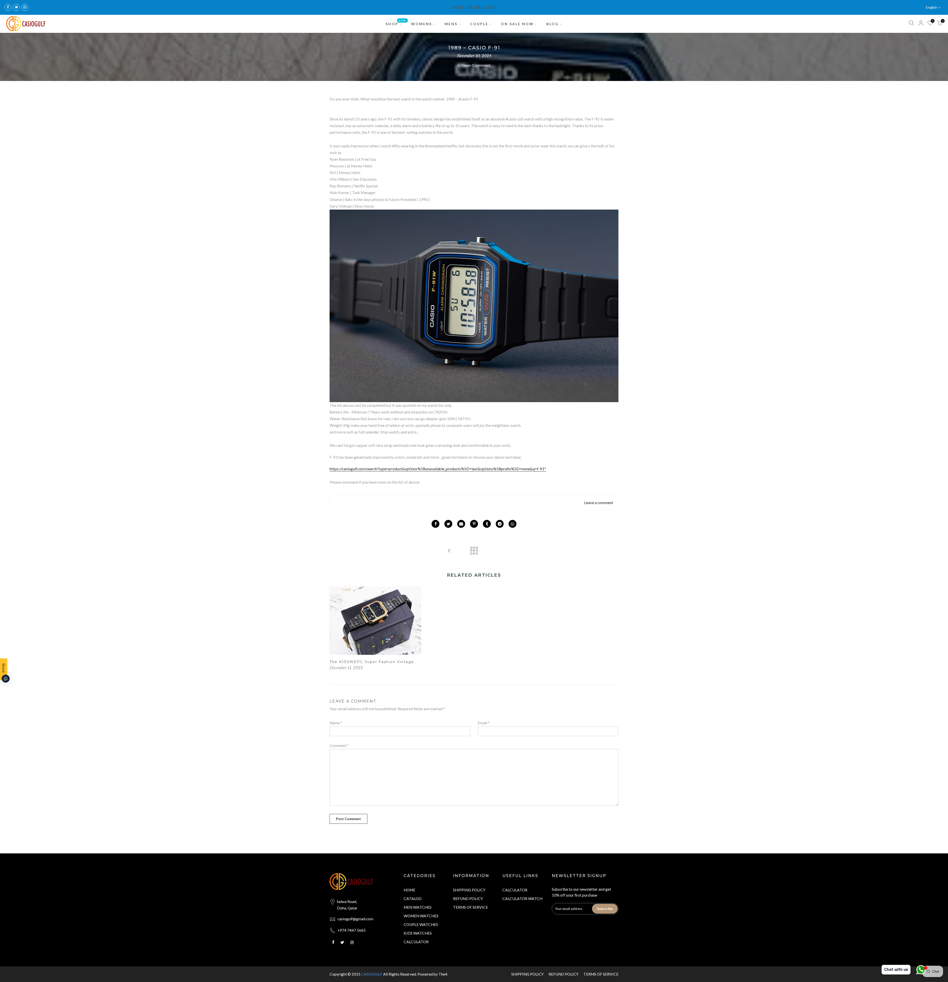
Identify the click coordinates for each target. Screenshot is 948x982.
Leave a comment (598, 502)
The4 (442, 974)
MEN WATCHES (418, 907)
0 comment (481, 65)
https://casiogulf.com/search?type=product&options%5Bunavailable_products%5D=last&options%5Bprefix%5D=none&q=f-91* (438, 469)
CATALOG (412, 898)
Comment (339, 745)
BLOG (552, 24)
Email (484, 723)
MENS (451, 24)
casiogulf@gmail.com (355, 919)
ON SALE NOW (517, 24)
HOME (409, 890)
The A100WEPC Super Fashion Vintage (372, 662)
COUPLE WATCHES (421, 924)
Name (336, 723)
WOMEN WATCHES (421, 916)
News (466, 65)
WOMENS (421, 24)
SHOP (396, 22)
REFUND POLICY (468, 898)
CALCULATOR (416, 942)
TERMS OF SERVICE (470, 907)
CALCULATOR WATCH (522, 898)
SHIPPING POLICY (469, 890)
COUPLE (479, 24)
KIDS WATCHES (418, 933)
